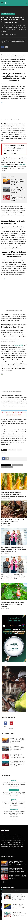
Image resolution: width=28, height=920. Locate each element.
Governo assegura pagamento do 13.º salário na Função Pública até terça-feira (19, 915)
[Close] (4, 891)
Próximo (10, 611)
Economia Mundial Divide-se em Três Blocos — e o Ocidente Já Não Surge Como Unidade (17, 764)
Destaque (14, 780)
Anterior (5, 611)
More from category (7, 466)
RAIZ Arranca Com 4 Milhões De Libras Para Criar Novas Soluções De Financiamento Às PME (13, 549)
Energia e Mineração (13, 790)
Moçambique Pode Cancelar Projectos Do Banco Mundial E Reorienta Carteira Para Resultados (14, 898)
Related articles (6, 464)
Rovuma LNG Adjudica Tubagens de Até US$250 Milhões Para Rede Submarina (18, 190)
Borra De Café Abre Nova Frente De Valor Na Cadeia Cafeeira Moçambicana (13, 521)
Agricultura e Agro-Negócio (8, 13)
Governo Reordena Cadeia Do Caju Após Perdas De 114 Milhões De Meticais (12, 604)
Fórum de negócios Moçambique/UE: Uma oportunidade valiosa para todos (18, 907)
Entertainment (12, 450)
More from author (17, 464)
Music (19, 450)
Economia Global (14, 809)
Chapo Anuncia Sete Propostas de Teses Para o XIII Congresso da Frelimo (18, 198)
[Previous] (3, 769)
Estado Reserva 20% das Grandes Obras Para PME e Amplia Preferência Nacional (18, 182)
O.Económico (4, 34)
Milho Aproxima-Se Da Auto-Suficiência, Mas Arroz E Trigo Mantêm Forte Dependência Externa (14, 41)
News (3, 452)
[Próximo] (6, 769)
